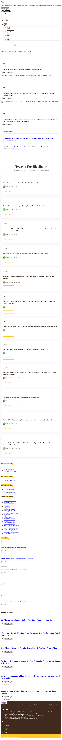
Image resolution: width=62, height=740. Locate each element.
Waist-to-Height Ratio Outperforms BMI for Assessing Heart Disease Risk (21, 718)
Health (8, 28)
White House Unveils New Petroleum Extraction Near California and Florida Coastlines (17, 558)
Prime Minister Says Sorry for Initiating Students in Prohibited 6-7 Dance (25, 253)
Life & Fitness (10, 30)
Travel (8, 39)
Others (8, 34)
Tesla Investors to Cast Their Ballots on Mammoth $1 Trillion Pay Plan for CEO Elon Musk (25, 715)
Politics (8, 35)
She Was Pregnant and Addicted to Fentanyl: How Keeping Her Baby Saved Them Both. (17, 590)
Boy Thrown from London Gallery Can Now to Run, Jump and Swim (13, 547)
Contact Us (6, 41)
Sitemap (16, 735)
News (8, 32)
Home (5, 17)
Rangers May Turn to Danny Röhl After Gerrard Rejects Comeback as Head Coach (29, 420)
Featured (6, 24)
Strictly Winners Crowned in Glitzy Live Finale (15, 717)
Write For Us (3, 735)
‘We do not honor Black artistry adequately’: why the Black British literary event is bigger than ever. (29, 138)
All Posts (6, 19)
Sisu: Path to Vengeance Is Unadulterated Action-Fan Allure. (21, 397)
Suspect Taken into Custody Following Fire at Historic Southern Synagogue (26, 206)
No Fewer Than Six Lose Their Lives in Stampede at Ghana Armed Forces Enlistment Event (17, 601)
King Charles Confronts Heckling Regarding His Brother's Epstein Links (14, 569)
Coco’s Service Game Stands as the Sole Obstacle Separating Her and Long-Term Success (30, 326)
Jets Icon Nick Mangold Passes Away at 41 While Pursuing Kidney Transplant (21, 713)
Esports (5, 21)
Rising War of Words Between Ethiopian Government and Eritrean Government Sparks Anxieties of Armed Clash (29, 711)
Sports (8, 36)
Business (6, 20)
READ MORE (8, 191)
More (5, 25)
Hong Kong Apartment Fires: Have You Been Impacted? (20, 183)
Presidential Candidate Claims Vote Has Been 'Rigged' (16, 714)
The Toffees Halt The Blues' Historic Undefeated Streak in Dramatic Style (25, 349)
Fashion (5, 23)
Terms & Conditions (10, 735)
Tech (8, 38)
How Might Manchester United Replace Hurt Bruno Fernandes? (22, 69)
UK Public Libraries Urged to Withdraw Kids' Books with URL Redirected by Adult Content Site (28, 146)
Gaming (9, 27)
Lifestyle (9, 31)
